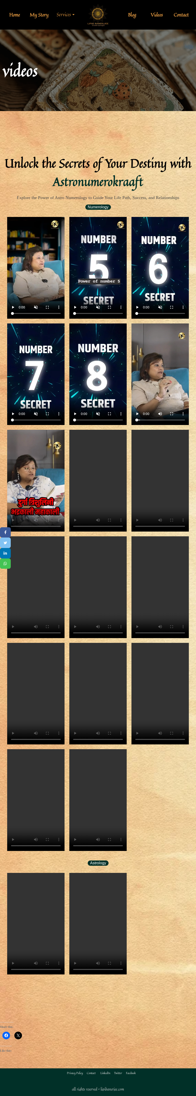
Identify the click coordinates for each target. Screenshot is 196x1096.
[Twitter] (5, 543)
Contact (181, 14)
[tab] (98, 207)
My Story (39, 14)
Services (64, 14)
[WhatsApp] (5, 563)
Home (14, 14)
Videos (157, 14)
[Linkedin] (5, 553)
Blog (132, 14)
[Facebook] (5, 532)
